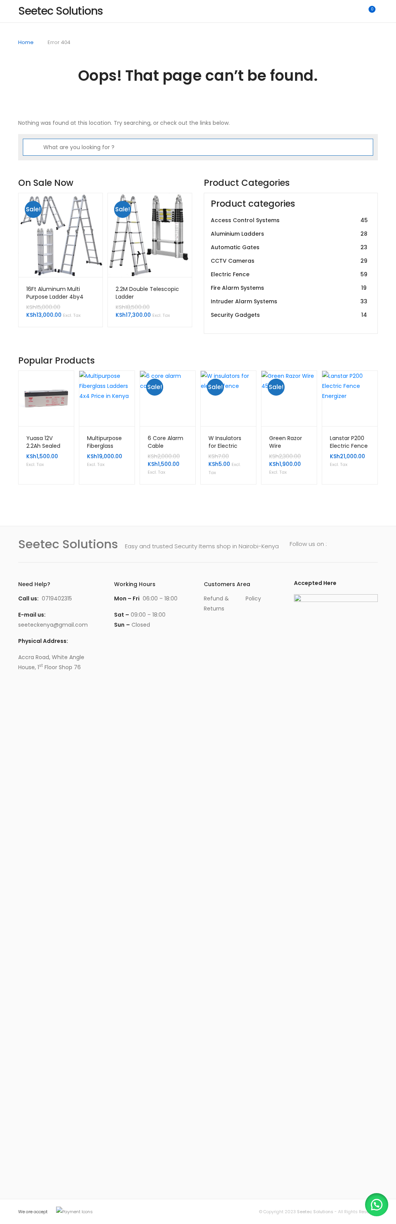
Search (335, 11)
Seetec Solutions (315, 1212)
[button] (376, 1204)
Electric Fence (289, 274)
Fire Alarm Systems (289, 288)
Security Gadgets (289, 315)
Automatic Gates (289, 247)
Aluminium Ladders (289, 234)
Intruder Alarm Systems (289, 301)
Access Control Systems (289, 220)
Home (26, 42)
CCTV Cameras (289, 261)
